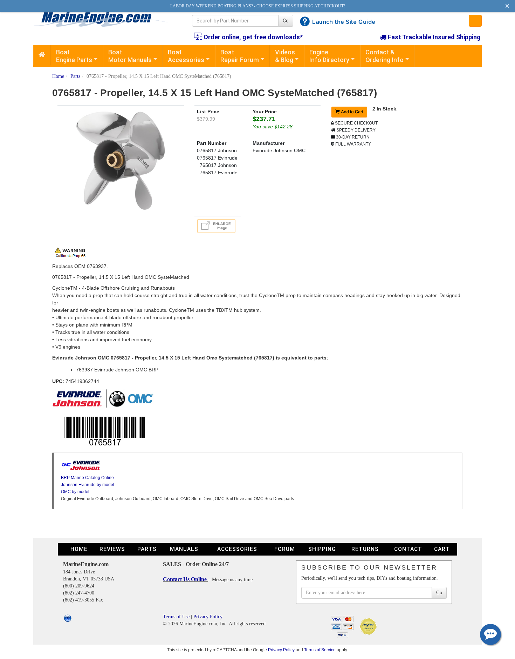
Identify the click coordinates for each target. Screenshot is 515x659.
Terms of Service (320, 649)
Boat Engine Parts (74, 55)
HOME (79, 549)
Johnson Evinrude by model (87, 484)
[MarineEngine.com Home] (104, 19)
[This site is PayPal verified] (369, 626)
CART (442, 549)
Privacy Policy (207, 616)
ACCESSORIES (237, 549)
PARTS (147, 549)
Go (286, 20)
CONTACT (408, 549)
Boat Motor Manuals (130, 55)
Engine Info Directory (329, 55)
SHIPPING (322, 549)
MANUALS (184, 549)
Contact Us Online (185, 579)
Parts (75, 76)
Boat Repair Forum (239, 55)
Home (58, 76)
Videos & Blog (285, 55)
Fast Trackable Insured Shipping (433, 37)
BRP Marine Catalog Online (87, 477)
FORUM (284, 549)
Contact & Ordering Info (384, 55)
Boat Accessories (186, 55)
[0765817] (120, 160)
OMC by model (75, 491)
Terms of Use (176, 616)
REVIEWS (112, 549)
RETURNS (365, 549)
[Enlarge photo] (217, 225)
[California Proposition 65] (72, 252)
